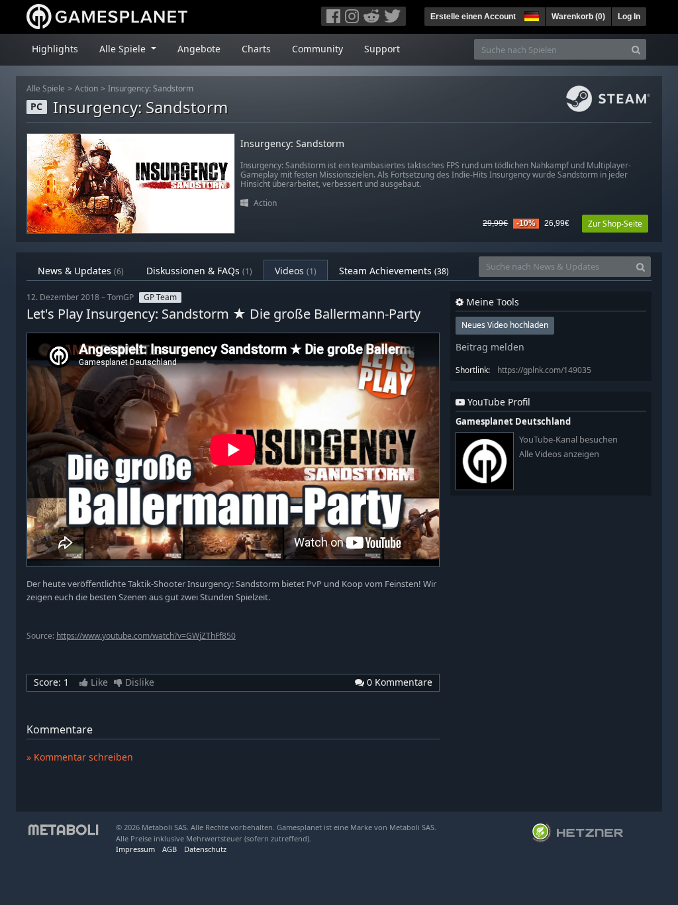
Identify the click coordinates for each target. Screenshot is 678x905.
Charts (256, 48)
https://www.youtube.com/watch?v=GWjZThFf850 (146, 636)
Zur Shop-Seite (615, 223)
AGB (169, 849)
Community (317, 48)
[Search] (636, 49)
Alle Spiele (45, 88)
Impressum (135, 849)
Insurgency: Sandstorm (150, 88)
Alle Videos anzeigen (559, 454)
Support (382, 48)
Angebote (198, 48)
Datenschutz (205, 849)
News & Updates (81, 270)
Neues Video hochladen (504, 325)
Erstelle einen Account (473, 16)
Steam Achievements (394, 270)
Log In (629, 16)
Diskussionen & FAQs (199, 270)
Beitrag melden (490, 347)
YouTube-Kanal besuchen (568, 439)
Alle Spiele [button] (123, 48)
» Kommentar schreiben (79, 757)
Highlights (55, 48)
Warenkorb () (578, 16)
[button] (530, 14)
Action (86, 88)
